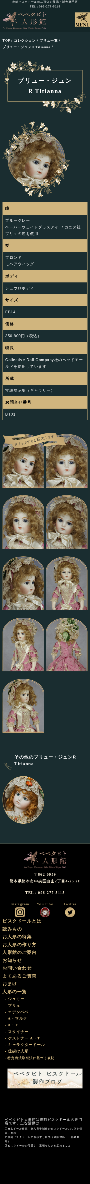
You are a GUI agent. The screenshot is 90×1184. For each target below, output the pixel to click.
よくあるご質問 (19, 975)
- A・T (11, 1025)
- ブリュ (12, 1006)
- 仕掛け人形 (17, 1051)
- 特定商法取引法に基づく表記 (30, 1058)
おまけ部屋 (45, 1103)
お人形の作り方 (19, 944)
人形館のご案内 (19, 952)
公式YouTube (45, 912)
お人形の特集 (17, 936)
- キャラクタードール (25, 1045)
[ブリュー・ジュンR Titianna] (23, 461)
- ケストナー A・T (22, 1038)
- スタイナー (17, 1032)
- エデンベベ (17, 1012)
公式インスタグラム (20, 912)
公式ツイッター (70, 912)
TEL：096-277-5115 (45, 6)
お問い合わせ (17, 968)
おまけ (9, 983)
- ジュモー (14, 999)
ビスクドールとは (22, 920)
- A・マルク (16, 1019)
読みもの (12, 928)
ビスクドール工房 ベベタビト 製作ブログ (45, 1078)
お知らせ (12, 960)
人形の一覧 (14, 991)
